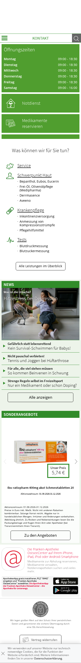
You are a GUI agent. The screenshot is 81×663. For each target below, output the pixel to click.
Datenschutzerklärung (48, 658)
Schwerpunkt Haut (34, 175)
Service (24, 165)
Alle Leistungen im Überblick (40, 266)
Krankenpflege (30, 210)
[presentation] (5, 461)
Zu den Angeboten (40, 535)
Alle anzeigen (40, 397)
